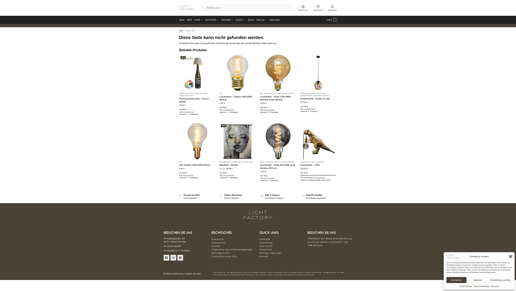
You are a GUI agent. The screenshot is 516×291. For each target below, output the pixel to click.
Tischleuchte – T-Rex (310, 165)
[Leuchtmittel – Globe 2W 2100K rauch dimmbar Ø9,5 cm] (278, 141)
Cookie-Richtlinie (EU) (224, 256)
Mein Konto (303, 10)
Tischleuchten (186, 93)
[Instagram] (173, 258)
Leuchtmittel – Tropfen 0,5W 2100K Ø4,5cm (235, 98)
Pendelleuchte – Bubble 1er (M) (315, 99)
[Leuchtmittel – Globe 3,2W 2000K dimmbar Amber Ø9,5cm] (278, 73)
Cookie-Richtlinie (465, 286)
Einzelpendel (306, 95)
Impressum (495, 286)
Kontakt (216, 246)
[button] (510, 256)
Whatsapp (332, 10)
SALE (205, 93)
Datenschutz (219, 242)
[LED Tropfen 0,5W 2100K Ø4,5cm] (197, 141)
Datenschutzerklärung (481, 286)
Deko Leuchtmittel (285, 93)
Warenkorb (318, 10)
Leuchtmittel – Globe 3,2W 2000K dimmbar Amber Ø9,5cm (275, 98)
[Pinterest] (180, 258)
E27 (220, 93)
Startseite (264, 239)
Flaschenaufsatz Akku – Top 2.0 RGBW (194, 100)
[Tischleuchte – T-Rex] (318, 141)
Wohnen (244, 162)
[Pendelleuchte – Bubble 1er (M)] (318, 73)
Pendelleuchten (307, 93)
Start (181, 31)
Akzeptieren (456, 280)
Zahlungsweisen (221, 253)
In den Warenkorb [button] (238, 118)
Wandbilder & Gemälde (229, 162)
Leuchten (198, 93)
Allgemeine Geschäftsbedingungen (232, 249)
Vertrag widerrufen (270, 253)
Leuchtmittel (270, 93)
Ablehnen (478, 280)
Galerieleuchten (321, 95)
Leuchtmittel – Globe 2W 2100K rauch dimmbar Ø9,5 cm (277, 166)
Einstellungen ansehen (500, 280)
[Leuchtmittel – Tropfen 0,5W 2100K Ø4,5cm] (237, 73)
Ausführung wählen (197, 120)
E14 (180, 162)
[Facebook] (166, 258)
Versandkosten (188, 112)
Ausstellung (266, 242)
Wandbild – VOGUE (228, 165)
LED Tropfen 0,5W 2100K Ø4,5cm (194, 165)
